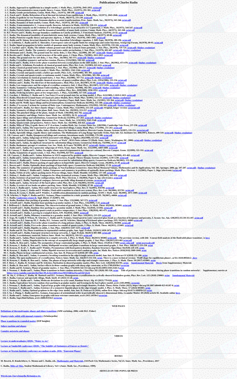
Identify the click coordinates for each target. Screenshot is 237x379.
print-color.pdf (127, 243)
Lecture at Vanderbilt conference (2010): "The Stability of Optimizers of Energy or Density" (45, 346)
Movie (159, 263)
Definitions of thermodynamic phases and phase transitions (29, 311)
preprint (125, 265)
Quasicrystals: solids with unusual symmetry (22, 316)
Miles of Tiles (16, 366)
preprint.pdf (134, 107)
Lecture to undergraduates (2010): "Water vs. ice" (25, 341)
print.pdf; (191, 168)
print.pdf (97, 7)
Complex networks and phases (15, 331)
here (208, 238)
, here (194, 258)
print (150, 245)
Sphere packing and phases (13, 326)
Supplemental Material (142, 263)
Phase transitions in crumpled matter (18, 321)
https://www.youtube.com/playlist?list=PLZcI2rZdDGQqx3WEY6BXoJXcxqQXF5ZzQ (48, 273)
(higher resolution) (146, 47)
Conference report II (26, 198)
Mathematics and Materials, (70, 361)
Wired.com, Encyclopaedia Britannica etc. (21, 376)
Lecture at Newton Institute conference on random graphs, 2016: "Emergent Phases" (41, 351)
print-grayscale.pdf (145, 243)
